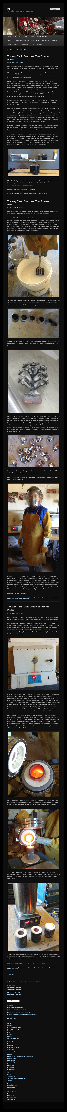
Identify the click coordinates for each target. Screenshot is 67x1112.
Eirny (10, 9)
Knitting (9, 1054)
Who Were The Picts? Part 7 (14, 987)
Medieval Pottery (11, 1058)
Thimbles (9, 1080)
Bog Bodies (10, 1031)
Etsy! (19, 36)
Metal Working (22, 597)
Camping (9, 1036)
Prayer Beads (10, 1069)
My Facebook (45, 40)
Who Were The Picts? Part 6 (14, 989)
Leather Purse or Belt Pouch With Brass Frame (20, 1056)
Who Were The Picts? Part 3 (14, 994)
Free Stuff (54, 40)
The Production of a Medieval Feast (16, 1078)
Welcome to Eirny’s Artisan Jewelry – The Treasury (21, 40)
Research (9, 1071)
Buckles (9, 1033)
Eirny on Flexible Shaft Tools (15, 1007)
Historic (10, 44)
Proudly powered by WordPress (33, 1106)
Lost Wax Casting (43, 193)
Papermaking (10, 1065)
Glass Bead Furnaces (13, 1047)
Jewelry (9, 1053)
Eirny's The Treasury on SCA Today (16, 1009)
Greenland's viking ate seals (15, 1011)
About (32, 44)
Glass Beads (10, 1049)
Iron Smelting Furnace (13, 1051)
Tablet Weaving (11, 1076)
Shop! (37, 40)
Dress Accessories (12, 1043)
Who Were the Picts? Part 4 (14, 993)
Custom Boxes (11, 1042)
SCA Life (9, 1073)
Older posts (10, 974)
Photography (10, 1067)
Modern (16, 44)
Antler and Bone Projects (14, 1027)
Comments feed (11, 1097)
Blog (14, 36)
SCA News (14, 1018)
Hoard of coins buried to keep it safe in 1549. (19, 1012)
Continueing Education (13, 1038)
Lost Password (24, 44)
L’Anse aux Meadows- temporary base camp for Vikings (22, 1014)
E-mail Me (39, 44)
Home (9, 36)
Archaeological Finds (13, 1029)
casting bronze (27, 193)
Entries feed (10, 1095)
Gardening (10, 1045)
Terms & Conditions (42, 36)
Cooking (9, 1040)
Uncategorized (11, 1084)
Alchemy (9, 1025)
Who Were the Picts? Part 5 (14, 991)
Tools (8, 1082)
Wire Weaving (11, 1087)
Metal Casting (15, 193)
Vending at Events (12, 1085)
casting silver (34, 193)
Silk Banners (10, 1075)
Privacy (32, 36)
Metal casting (15, 598)
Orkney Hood (10, 1064)
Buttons (9, 1034)
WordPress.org (11, 1099)
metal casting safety (24, 598)
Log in (9, 1094)
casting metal (42, 597)
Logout (25, 36)
